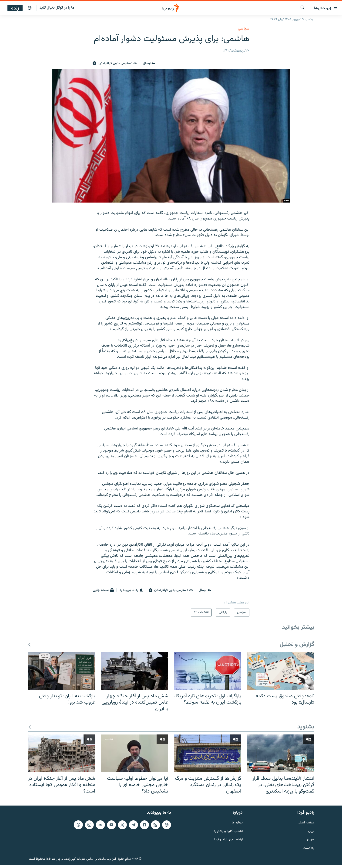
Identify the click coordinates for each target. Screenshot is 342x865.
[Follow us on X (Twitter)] (122, 824)
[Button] (149, 63)
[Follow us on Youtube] (111, 824)
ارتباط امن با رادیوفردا (228, 840)
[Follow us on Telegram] (133, 824)
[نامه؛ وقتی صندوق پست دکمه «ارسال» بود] (280, 671)
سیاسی (243, 29)
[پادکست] (30, 8)
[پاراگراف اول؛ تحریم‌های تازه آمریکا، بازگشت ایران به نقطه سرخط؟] (207, 671)
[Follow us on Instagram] (89, 824)
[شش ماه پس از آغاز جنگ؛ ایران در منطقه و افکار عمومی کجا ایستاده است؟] (61, 753)
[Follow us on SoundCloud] (100, 824)
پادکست (308, 848)
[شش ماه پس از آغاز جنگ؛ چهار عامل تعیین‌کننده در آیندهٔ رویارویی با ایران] (134, 671)
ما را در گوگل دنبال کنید (57, 8)
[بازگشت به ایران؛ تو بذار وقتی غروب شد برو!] (61, 671)
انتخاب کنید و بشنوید (228, 831)
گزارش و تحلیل (297, 644)
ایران (311, 831)
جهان (310, 840)
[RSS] (155, 824)
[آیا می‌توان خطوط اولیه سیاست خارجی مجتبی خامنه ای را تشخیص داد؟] (134, 753)
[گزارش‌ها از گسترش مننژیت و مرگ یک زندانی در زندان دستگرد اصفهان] (207, 753)
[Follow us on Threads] (78, 824)
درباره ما (237, 822)
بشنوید (305, 727)
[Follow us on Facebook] (144, 824)
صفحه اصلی (306, 822)
